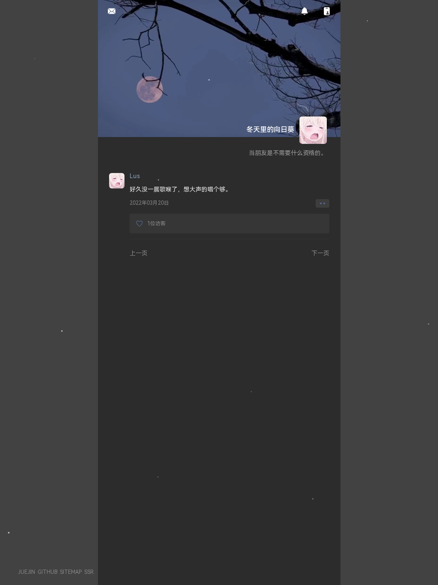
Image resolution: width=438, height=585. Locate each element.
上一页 (139, 253)
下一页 (320, 253)
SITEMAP (71, 572)
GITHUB (47, 572)
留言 (109, 11)
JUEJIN (26, 572)
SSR (89, 572)
